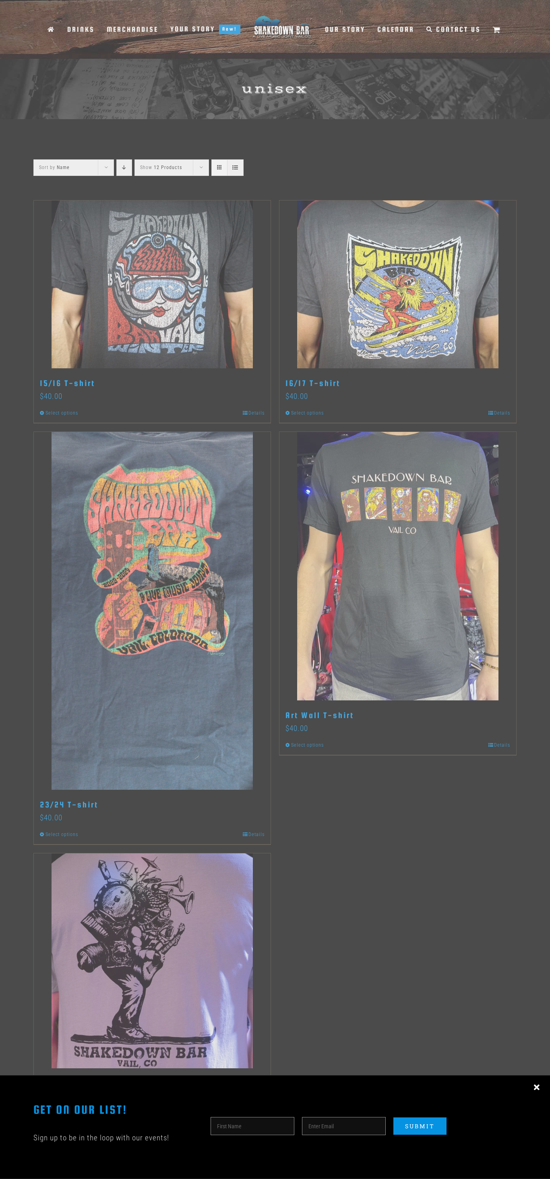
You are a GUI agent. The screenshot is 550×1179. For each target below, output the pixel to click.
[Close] (536, 1087)
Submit (420, 1126)
